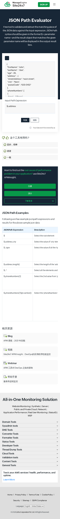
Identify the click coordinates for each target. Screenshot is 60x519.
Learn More (9, 479)
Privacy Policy (20, 495)
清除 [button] (35, 120)
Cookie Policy (47, 495)
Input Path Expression (16, 100)
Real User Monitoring (37, 412)
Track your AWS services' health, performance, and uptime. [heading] (29, 474)
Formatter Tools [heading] (10, 437)
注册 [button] (30, 186)
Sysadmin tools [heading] (10, 426)
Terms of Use (34, 495)
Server (45, 406)
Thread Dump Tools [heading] (12, 449)
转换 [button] (25, 120)
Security (16, 500)
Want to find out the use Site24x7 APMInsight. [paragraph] (27, 174)
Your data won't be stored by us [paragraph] (44, 128)
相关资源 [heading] (7, 328)
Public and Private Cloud (25, 409)
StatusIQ (53, 412)
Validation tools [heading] (10, 457)
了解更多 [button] (29, 201)
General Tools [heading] (9, 465)
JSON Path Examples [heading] (15, 212)
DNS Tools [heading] (7, 430)
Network (42, 409)
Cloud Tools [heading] (8, 453)
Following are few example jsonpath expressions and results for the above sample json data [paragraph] (28, 221)
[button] (30, 144)
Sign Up (44, 4)
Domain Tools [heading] (9, 422)
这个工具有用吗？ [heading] (20, 137)
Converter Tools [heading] (10, 433)
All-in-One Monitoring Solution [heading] (30, 399)
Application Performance (15, 412)
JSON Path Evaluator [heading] (29, 20)
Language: (20, 506)
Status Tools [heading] (8, 441)
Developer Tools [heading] (10, 445)
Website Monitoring (21, 406)
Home (9, 495)
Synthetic (36, 406)
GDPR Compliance (39, 500)
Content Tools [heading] (9, 461)
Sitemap (26, 500)
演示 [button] (30, 193)
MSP (30, 415)
